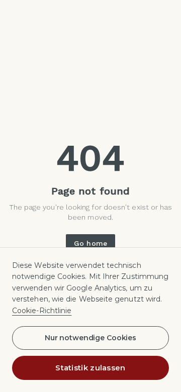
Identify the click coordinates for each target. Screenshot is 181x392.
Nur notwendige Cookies (90, 337)
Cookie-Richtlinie (41, 310)
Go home (90, 243)
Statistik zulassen (90, 367)
